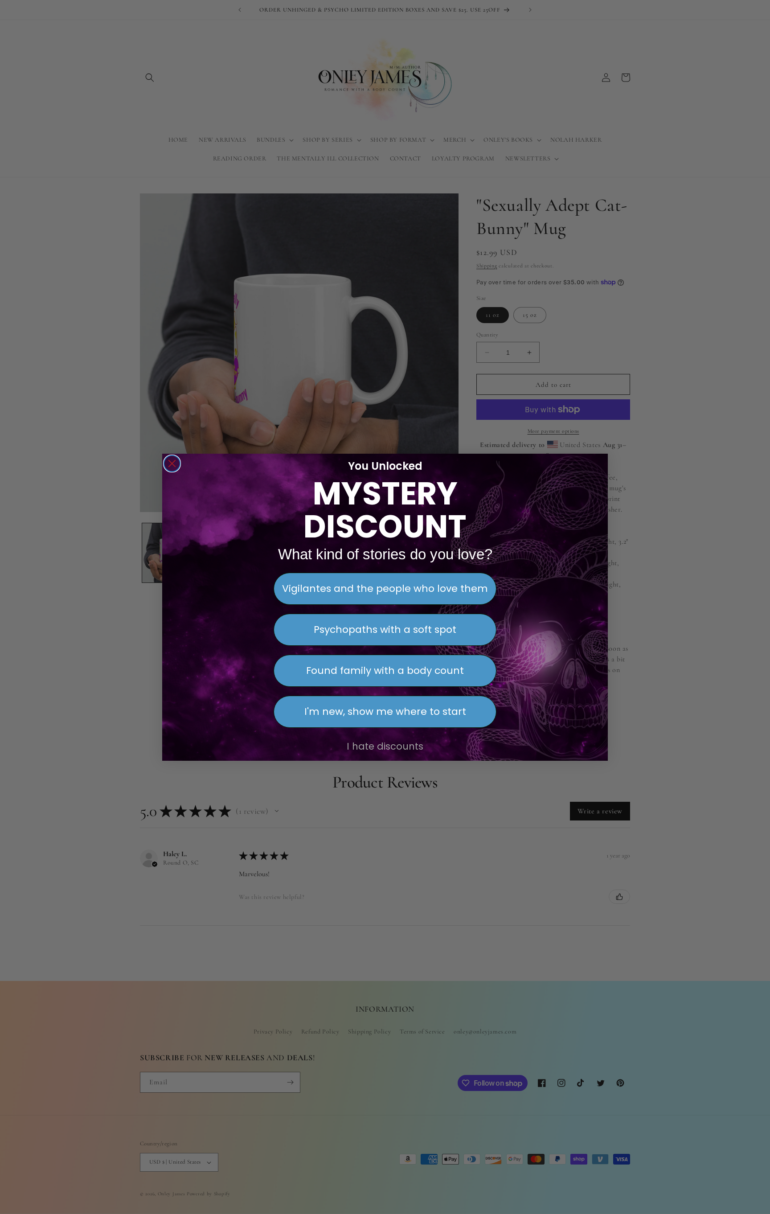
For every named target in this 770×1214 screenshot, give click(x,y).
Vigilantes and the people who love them (385, 588)
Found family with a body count (385, 670)
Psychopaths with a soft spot (385, 629)
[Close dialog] (172, 463)
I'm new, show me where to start (385, 711)
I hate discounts (385, 746)
